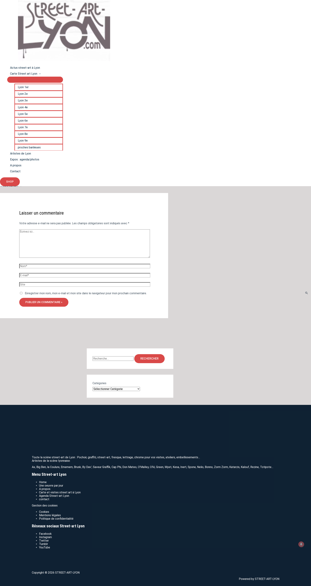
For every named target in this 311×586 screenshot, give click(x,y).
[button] (10, 181)
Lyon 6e (23, 120)
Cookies (44, 512)
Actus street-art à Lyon (25, 67)
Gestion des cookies (45, 505)
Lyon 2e (23, 94)
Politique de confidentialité (56, 518)
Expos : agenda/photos (24, 159)
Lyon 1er (23, 87)
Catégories (99, 383)
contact (44, 499)
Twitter (44, 540)
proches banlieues (29, 147)
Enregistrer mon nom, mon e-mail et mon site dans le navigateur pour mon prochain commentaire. (86, 293)
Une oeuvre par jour (51, 485)
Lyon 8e (23, 134)
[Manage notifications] (301, 544)
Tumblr (43, 544)
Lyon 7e (23, 127)
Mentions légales (50, 515)
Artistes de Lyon (20, 153)
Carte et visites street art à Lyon (60, 492)
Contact (15, 171)
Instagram (45, 537)
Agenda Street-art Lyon (54, 496)
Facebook (45, 533)
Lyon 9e (23, 140)
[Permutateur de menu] (35, 80)
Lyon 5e (23, 114)
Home (43, 482)
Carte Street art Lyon (23, 73)
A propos (15, 165)
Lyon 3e (23, 100)
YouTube (44, 547)
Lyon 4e (23, 107)
